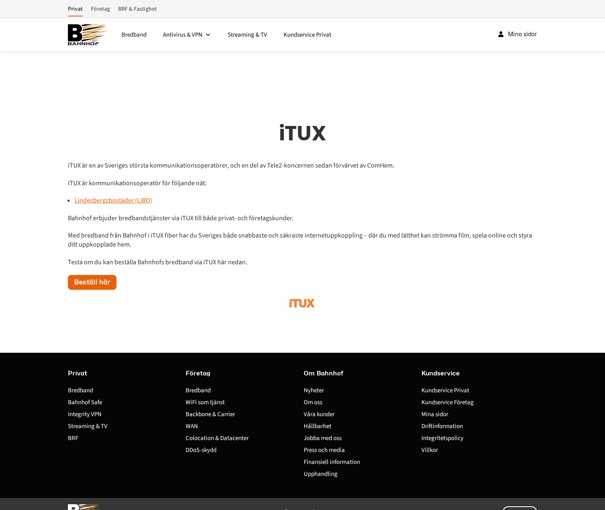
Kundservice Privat (307, 34)
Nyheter (314, 390)
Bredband (134, 34)
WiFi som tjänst (205, 402)
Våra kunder (319, 414)
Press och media (324, 450)
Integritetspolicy (442, 438)
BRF (73, 438)
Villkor (429, 450)
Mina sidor (434, 414)
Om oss (313, 402)
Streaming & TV (247, 34)
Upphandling (320, 474)
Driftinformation (442, 426)
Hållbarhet (317, 426)
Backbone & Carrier (210, 414)
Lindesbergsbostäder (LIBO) (113, 200)
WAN (192, 426)
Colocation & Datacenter (217, 438)
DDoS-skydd (201, 450)
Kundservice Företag (447, 402)
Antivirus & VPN (182, 34)
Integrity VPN (85, 414)
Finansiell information (332, 462)
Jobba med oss (323, 438)
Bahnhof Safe (85, 402)
